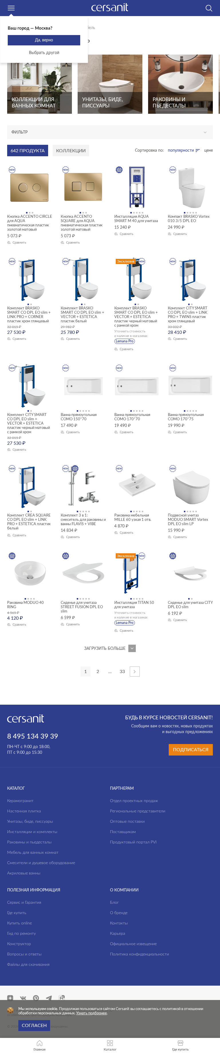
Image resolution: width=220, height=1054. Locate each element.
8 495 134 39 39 (32, 736)
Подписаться (191, 749)
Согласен (34, 1025)
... (110, 671)
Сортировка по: (149, 151)
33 (122, 671)
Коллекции (71, 151)
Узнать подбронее (91, 1013)
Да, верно (44, 40)
